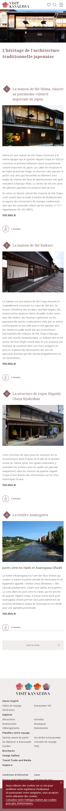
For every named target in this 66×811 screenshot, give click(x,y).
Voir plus (7, 215)
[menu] (61, 4)
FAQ (36, 746)
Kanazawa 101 (42, 705)
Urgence (7, 765)
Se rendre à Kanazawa (47, 737)
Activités (39, 719)
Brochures (8, 750)
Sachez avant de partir (15, 737)
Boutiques (40, 723)
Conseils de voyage (45, 741)
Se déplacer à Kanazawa (16, 741)
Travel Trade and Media (16, 760)
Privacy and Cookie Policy (16, 779)
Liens (37, 774)
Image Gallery (11, 755)
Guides (6, 746)
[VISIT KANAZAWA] (15, 6)
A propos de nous (43, 779)
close (61, 782)
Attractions (8, 719)
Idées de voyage (11, 705)
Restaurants (9, 723)
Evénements (41, 728)
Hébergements (10, 728)
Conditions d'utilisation (15, 774)
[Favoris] (49, 5)
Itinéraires (8, 709)
